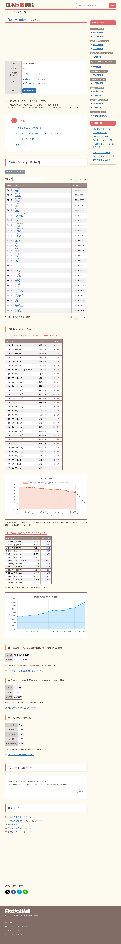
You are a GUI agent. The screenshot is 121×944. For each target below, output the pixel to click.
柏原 (17, 220)
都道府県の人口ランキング (19, 824)
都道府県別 (98, 32)
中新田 (18, 296)
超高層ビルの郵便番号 (102, 136)
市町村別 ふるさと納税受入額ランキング (26, 670)
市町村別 (97, 57)
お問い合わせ (13, 930)
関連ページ (20, 145)
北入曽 (18, 241)
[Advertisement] (46, 41)
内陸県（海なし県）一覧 (103, 156)
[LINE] (25, 892)
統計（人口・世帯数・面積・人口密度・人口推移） (38, 133)
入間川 (18, 200)
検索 (112, 5)
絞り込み (8, 179)
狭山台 (18, 256)
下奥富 (18, 271)
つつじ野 (19, 291)
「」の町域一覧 (21, 820)
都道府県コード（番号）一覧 (20, 832)
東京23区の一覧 (100, 132)
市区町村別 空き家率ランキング (22, 708)
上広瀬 (18, 236)
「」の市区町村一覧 (19, 817)
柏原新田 (19, 216)
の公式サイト (34, 79)
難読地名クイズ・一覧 (102, 140)
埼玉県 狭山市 (18, 20)
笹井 (17, 251)
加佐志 (18, 211)
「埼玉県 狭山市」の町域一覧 (29, 127)
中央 (17, 286)
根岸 (17, 301)
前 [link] (71, 179)
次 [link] (85, 179)
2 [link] (80, 179)
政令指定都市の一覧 (101, 129)
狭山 (17, 261)
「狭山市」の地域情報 (25, 139)
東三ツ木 (19, 306)
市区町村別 (98, 36)
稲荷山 (18, 195)
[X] (7, 892)
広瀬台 (18, 311)
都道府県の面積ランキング (19, 828)
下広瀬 (18, 276)
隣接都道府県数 (100, 115)
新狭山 (18, 281)
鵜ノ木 (18, 205)
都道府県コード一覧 (101, 152)
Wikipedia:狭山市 (77, 789)
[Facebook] (13, 892)
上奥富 (18, 231)
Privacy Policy (14, 934)
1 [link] (76, 179)
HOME (10, 922)
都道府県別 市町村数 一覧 (104, 160)
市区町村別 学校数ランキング (21, 754)
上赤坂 (18, 226)
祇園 (17, 246)
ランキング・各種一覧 (17, 926)
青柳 (17, 190)
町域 (16, 185)
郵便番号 (75, 185)
